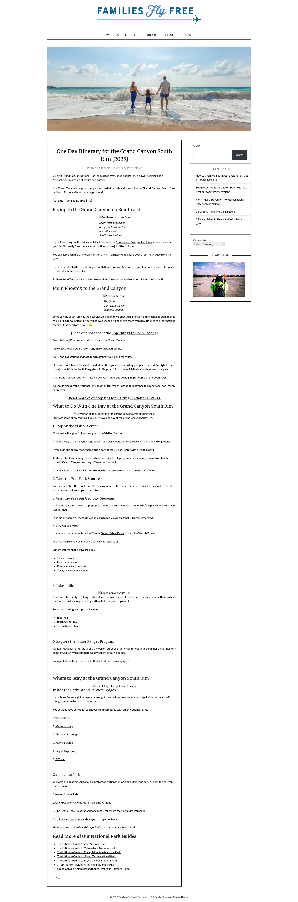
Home (107, 34)
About (121, 34)
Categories (199, 240)
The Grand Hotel (65, 810)
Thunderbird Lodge (66, 734)
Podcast (186, 34)
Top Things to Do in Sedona (134, 333)
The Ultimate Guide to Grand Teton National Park (86, 856)
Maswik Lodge (64, 726)
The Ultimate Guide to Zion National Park (81, 843)
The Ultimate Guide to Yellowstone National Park (86, 848)
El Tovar (60, 759)
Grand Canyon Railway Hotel (72, 802)
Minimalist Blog (159, 897)
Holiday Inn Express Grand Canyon (75, 819)
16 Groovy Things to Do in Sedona (216, 211)
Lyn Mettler (134, 168)
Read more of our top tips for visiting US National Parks (114, 398)
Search (198, 145)
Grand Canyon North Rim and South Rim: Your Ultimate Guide (93, 868)
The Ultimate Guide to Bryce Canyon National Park (87, 860)
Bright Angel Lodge (66, 751)
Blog (136, 34)
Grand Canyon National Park (79, 175)
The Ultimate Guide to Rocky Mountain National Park (89, 852)
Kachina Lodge (64, 742)
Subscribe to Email (160, 34)
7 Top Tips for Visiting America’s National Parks (85, 864)
